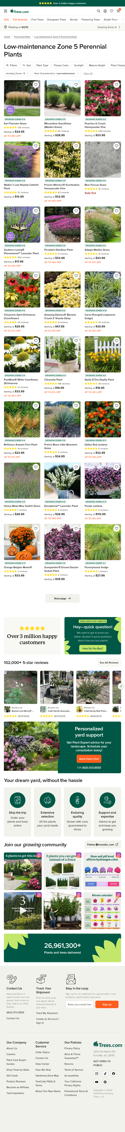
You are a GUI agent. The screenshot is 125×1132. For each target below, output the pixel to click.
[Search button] (98, 11)
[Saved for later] (35, 84)
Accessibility (71, 1075)
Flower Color (61, 65)
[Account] (105, 11)
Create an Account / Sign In (47, 1020)
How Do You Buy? (93, 648)
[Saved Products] (112, 11)
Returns (68, 1063)
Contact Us (13, 1018)
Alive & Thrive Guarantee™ (72, 1056)
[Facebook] (113, 1073)
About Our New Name (48, 1091)
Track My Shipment (47, 1013)
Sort (28, 65)
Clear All (88, 73)
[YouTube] (96, 1082)
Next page (60, 598)
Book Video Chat (89, 758)
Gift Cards (12, 1075)
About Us (12, 1048)
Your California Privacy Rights (72, 1083)
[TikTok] (105, 1073)
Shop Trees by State (18, 1069)
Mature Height (97, 65)
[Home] (19, 11)
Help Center (42, 1063)
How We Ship (43, 1069)
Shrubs (74, 19)
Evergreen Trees (56, 19)
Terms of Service (73, 1069)
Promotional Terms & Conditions (76, 1093)
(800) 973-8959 (91, 767)
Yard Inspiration (15, 1093)
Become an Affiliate (18, 1087)
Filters (13, 65)
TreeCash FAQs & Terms (45, 1083)
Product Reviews (16, 1081)
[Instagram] (96, 1073)
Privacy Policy (72, 1048)
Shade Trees (111, 19)
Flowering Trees (91, 19)
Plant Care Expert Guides (16, 1061)
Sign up (107, 1004)
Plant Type (42, 65)
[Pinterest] (105, 1082)
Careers (11, 1054)
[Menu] (6, 11)
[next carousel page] (121, 686)
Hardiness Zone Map (47, 1075)
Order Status (42, 1052)
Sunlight (78, 65)
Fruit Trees (37, 19)
